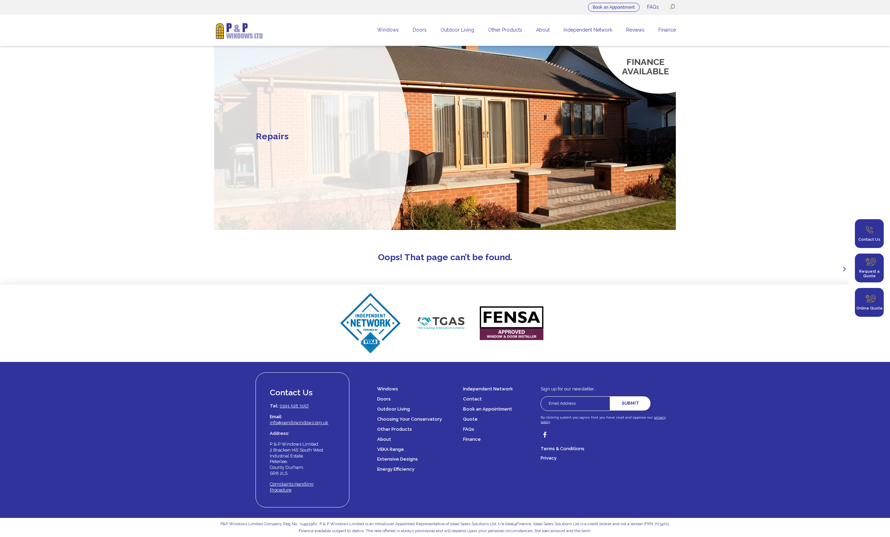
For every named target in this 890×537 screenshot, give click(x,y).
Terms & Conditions (562, 448)
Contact (472, 399)
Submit (630, 403)
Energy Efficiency (395, 469)
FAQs (653, 7)
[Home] (262, 30)
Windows (387, 388)
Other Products (394, 429)
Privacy (549, 458)
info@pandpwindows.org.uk (299, 422)
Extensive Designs (397, 459)
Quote (470, 419)
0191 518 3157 (294, 405)
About (384, 439)
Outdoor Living (393, 409)
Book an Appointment (614, 7)
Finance (472, 439)
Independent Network (488, 388)
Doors (384, 399)
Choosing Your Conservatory (409, 419)
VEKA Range (390, 449)
